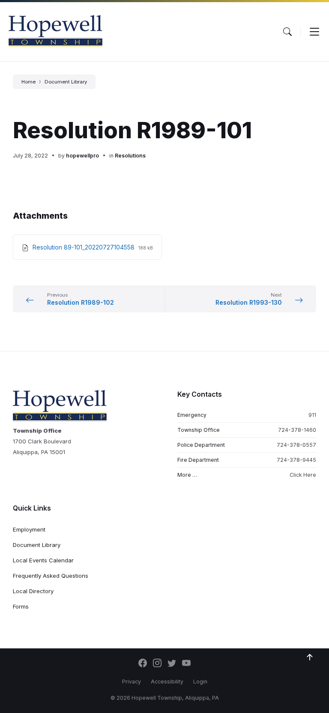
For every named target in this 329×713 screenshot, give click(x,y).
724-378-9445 (296, 460)
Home (28, 82)
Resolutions (130, 155)
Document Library (66, 82)
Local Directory (33, 591)
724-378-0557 (296, 445)
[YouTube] (186, 664)
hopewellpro (82, 155)
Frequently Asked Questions (50, 575)
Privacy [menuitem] (131, 681)
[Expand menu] (314, 31)
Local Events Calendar (43, 560)
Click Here (303, 475)
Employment (29, 529)
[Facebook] (142, 664)
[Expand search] (287, 31)
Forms (21, 606)
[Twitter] (171, 664)
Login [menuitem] (200, 681)
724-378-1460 (297, 430)
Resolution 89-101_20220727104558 (84, 247)
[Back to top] (309, 657)
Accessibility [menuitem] (167, 681)
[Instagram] (157, 664)
